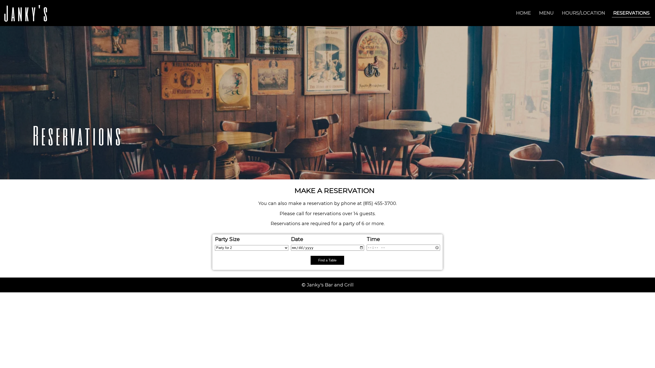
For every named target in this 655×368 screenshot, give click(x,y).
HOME (523, 13)
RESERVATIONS (631, 13)
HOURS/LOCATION (583, 13)
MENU (546, 13)
